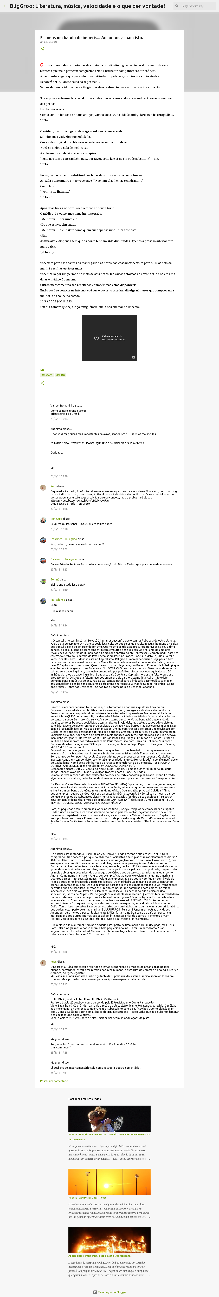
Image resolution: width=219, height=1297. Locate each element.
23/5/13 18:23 (59, 569)
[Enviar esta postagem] (42, 371)
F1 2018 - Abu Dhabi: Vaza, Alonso (87, 1197)
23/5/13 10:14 (59, 418)
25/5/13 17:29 (59, 1052)
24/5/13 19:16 (59, 951)
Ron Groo (56, 518)
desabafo (47, 375)
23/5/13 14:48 (59, 508)
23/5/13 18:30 (59, 589)
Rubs (53, 486)
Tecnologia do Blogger (111, 1292)
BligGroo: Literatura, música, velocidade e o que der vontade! (87, 6)
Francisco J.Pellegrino (63, 539)
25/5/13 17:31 (59, 1072)
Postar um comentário (54, 1081)
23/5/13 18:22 (59, 549)
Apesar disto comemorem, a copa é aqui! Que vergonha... (100, 1255)
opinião (60, 375)
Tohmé (54, 579)
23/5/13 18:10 (59, 529)
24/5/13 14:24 (59, 692)
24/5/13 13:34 (59, 625)
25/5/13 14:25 (59, 1029)
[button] (42, 49)
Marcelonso (57, 599)
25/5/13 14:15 (59, 984)
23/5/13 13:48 (59, 476)
